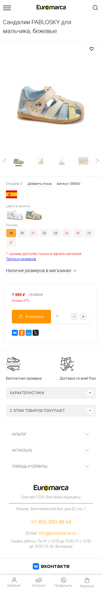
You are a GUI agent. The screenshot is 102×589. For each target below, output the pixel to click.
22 (44, 233)
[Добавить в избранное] (91, 49)
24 (66, 233)
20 (22, 233)
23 (55, 233)
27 (11, 242)
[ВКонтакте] (15, 333)
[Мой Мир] (29, 333)
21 (33, 233)
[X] (36, 333)
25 (77, 233)
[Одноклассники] (22, 333)
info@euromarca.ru (57, 533)
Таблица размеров (21, 259)
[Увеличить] (51, 104)
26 (89, 233)
